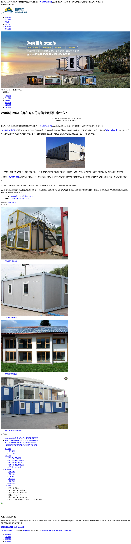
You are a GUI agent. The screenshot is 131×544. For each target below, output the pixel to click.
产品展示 (8, 456)
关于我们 (8, 20)
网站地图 (10, 527)
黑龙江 (57, 531)
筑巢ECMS (26, 531)
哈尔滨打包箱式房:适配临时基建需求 (21, 445)
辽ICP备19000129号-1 (8, 531)
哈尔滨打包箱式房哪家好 (13, 430)
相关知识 (8, 103)
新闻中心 (8, 469)
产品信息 (8, 100)
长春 (53, 531)
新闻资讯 (8, 26)
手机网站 (4, 527)
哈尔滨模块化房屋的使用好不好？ (22, 196)
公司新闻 (8, 96)
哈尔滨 (62, 531)
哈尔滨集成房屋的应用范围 (20, 198)
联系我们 (8, 29)
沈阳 (43, 531)
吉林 (50, 531)
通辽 (70, 531)
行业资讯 (8, 98)
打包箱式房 (12, 202)
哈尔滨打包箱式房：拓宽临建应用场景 (21, 440)
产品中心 (8, 22)
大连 (46, 531)
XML (15, 527)
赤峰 (66, 531)
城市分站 (21, 527)
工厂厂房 (8, 24)
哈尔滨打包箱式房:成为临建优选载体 (21, 443)
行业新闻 (8, 107)
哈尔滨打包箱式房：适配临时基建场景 (21, 438)
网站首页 (8, 17)
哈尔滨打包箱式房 (46, 2)
